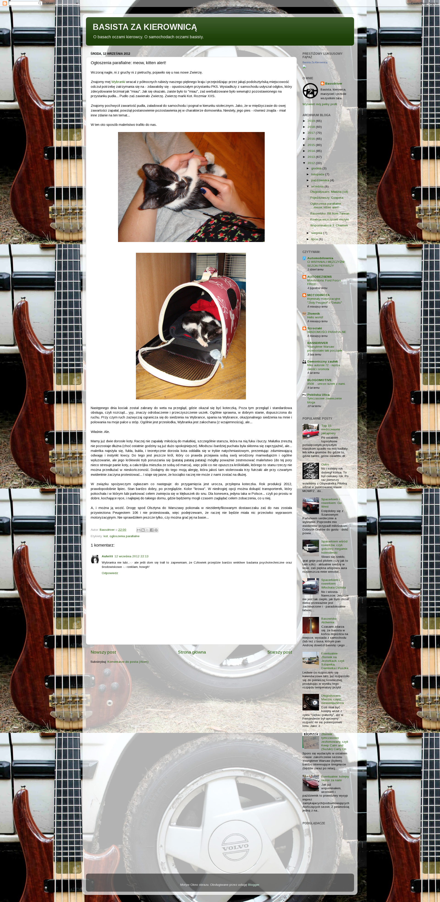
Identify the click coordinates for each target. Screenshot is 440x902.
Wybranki (118, 82)
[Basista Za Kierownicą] (304, 67)
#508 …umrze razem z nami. (326, 383)
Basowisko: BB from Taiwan (329, 213)
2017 (312, 133)
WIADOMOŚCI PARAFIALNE (326, 332)
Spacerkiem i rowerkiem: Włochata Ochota (333, 583)
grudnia (316, 168)
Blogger (253, 884)
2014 (312, 151)
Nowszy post (103, 652)
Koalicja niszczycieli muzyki (329, 219)
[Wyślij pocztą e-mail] (138, 530)
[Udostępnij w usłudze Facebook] (151, 530)
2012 (312, 163)
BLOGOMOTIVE (319, 380)
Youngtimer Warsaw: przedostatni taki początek (324, 348)
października (320, 180)
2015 (312, 145)
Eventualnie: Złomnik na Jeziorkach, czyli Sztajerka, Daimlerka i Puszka (334, 661)
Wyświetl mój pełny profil (319, 104)
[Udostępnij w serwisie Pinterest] (156, 530)
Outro (325, 464)
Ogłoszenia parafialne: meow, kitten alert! (326, 205)
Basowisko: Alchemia (329, 620)
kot (106, 536)
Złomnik (313, 313)
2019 (312, 121)
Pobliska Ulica (318, 394)
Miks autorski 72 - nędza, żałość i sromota (324, 367)
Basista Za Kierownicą (314, 62)
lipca (315, 239)
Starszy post (279, 652)
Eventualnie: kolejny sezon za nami (335, 778)
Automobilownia (320, 258)
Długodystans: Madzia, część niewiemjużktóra (332, 699)
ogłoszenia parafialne (125, 536)
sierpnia (317, 233)
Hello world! (315, 317)
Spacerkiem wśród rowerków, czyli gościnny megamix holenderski (334, 547)
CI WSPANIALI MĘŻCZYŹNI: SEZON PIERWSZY (326, 263)
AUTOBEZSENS (319, 276)
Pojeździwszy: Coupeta (326, 197)
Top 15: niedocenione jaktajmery (330, 429)
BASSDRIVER (317, 343)
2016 (312, 138)
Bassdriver (333, 83)
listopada (318, 174)
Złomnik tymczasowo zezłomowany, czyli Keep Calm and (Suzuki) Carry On (334, 741)
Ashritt (107, 556)
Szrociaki (314, 328)
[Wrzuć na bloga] (143, 530)
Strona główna (192, 652)
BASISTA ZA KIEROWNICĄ (145, 27)
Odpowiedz (110, 573)
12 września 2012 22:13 (131, 556)
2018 (312, 127)
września (317, 186)
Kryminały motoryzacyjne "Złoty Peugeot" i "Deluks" (324, 300)
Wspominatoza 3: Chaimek (329, 225)
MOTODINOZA (318, 295)
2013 (312, 157)
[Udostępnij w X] (147, 530)
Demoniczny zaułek (322, 361)
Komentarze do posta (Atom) (127, 661)
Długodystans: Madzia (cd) (329, 191)
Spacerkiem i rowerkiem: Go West (331, 503)
